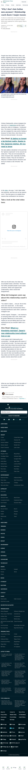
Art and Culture (4, 515)
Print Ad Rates (13, 724)
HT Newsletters (22, 721)
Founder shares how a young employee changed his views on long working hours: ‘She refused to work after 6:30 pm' (20, 664)
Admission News (4, 504)
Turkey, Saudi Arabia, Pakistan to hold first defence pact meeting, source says (6, 697)
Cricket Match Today (18, 444)
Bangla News (17, 648)
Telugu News (3, 651)
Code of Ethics (22, 724)
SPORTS (3, 573)
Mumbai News (4, 473)
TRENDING (3, 533)
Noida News (16, 473)
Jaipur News (16, 468)
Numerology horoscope (19, 632)
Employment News (18, 507)
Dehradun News (17, 463)
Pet (1, 526)
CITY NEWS (3, 458)
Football (16, 576)
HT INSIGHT (3, 588)
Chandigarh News (5, 463)
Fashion (2, 518)
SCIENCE (3, 555)
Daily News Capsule (5, 417)
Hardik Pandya (17, 449)
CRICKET (3, 442)
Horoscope (3, 498)
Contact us (12, 719)
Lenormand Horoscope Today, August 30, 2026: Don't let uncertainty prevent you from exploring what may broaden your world (20, 681)
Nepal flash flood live (18, 634)
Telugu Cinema (17, 646)
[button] (2, 2)
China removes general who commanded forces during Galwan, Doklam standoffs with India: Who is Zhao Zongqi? (20, 697)
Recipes (15, 521)
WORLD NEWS (4, 434)
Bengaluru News (4, 460)
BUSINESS (3, 537)
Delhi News (3, 465)
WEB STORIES (4, 529)
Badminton (3, 576)
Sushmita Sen (17, 620)
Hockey (2, 578)
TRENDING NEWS (5, 615)
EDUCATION (4, 502)
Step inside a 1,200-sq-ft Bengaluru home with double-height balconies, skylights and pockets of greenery (20, 689)
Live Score (3, 447)
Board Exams (17, 504)
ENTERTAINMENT (5, 482)
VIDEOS (2, 544)
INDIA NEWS (4, 438)
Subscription (3, 724)
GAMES (2, 603)
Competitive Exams (5, 507)
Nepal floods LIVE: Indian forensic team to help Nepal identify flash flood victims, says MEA (6, 709)
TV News (16, 489)
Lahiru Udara (17, 454)
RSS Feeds (12, 726)
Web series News (4, 492)
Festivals (16, 518)
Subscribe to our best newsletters (14, 414)
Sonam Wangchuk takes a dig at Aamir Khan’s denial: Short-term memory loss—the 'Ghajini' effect (6, 680)
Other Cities (16, 478)
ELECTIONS (3, 592)
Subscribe (24, 1)
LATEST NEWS (4, 431)
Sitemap (2, 726)
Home (2, 5)
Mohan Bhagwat (4, 618)
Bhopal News (17, 460)
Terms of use (22, 719)
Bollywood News (4, 484)
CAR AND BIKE (4, 566)
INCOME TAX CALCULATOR (7, 612)
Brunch (15, 515)
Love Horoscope (4, 632)
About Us (3, 719)
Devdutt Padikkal (4, 449)
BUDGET (3, 548)
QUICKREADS (4, 596)
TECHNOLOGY (4, 570)
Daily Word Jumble (5, 608)
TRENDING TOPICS (5, 638)
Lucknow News (17, 470)
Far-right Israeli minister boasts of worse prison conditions (6, 662)
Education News (17, 509)
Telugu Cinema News (5, 489)
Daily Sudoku (4, 606)
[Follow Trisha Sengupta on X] (11, 28)
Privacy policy (4, 721)
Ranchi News (4, 478)
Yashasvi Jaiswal (4, 452)
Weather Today (13, 721)
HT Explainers (17, 653)
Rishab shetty (17, 626)
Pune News (16, 476)
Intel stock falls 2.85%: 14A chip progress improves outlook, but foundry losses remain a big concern (20, 672)
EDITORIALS (3, 562)
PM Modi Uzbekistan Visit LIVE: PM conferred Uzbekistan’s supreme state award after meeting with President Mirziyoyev (20, 710)
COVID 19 (3, 599)
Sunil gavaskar (17, 623)
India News (18, 5)
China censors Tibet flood (6, 620)
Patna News (3, 476)
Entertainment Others (19, 492)
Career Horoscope (18, 628)
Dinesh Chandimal (5, 454)
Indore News (3, 468)
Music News (3, 487)
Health (2, 521)
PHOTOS (3, 540)
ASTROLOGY (4, 496)
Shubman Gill (17, 447)
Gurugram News (17, 465)
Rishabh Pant (17, 452)
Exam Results (4, 509)
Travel (15, 523)
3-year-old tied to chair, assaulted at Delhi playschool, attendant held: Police (6, 672)
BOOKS (2, 585)
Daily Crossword (17, 606)
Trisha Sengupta (6, 28)
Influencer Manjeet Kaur (19, 618)
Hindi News (16, 651)
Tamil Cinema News (18, 487)
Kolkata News (4, 470)
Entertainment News (5, 648)
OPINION (3, 559)
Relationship (3, 523)
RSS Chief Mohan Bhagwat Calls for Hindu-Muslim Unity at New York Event (6, 689)
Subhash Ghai (4, 623)
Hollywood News (18, 484)
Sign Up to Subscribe (14, 421)
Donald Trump (4, 626)
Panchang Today (4, 634)
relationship (12, 125)
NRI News (3, 653)
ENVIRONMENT (4, 551)
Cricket (12, 5)
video (6, 190)
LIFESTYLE (3, 513)
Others (2, 581)
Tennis (15, 578)
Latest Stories (5, 658)
